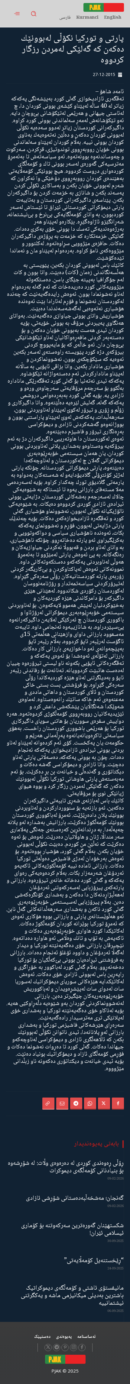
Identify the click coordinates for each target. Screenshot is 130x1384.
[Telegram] (76, 1104)
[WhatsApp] (90, 1104)
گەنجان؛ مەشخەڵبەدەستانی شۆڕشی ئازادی (75, 1198)
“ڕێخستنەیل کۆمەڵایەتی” (94, 1261)
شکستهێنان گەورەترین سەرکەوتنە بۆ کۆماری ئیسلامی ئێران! (72, 1230)
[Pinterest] (65, 1347)
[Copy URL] (48, 1104)
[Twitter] (104, 1104)
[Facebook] (118, 1104)
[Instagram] (73, 1347)
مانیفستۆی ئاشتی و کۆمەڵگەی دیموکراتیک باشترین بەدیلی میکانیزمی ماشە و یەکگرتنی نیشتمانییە (72, 1296)
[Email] (62, 1104)
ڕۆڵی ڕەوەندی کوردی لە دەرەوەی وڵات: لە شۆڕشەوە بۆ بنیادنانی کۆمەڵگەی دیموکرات (66, 1167)
